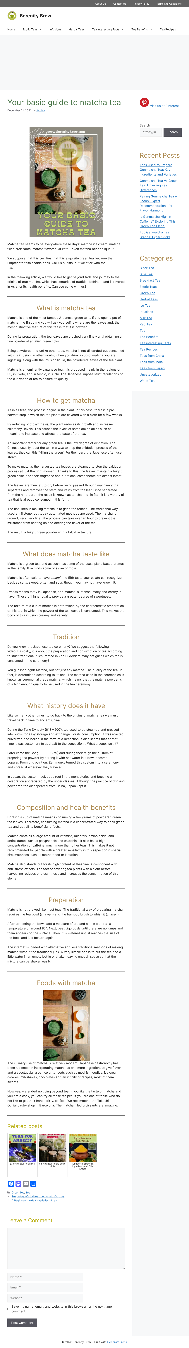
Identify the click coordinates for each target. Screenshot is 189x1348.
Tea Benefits (139, 29)
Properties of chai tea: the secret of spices (38, 1196)
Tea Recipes (168, 29)
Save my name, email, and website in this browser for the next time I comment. (62, 1309)
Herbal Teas (77, 29)
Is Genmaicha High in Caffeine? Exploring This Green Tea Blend (158, 221)
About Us (100, 3)
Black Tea (147, 268)
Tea (28, 1192)
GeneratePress (117, 1342)
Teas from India (151, 362)
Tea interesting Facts (105, 29)
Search (145, 125)
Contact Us (119, 3)
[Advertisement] (94, 63)
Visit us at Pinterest (164, 106)
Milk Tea (146, 318)
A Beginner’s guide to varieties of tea (34, 1200)
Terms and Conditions (169, 3)
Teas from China (152, 356)
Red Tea (146, 324)
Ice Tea (145, 305)
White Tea (147, 381)
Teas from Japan (152, 368)
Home (11, 29)
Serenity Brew (35, 15)
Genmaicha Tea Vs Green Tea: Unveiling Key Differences (159, 185)
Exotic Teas (30, 29)
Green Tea (18, 1192)
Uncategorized (150, 374)
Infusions (55, 29)
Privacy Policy (141, 3)
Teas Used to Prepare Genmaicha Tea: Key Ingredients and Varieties (158, 169)
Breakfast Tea (150, 280)
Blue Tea (146, 274)
